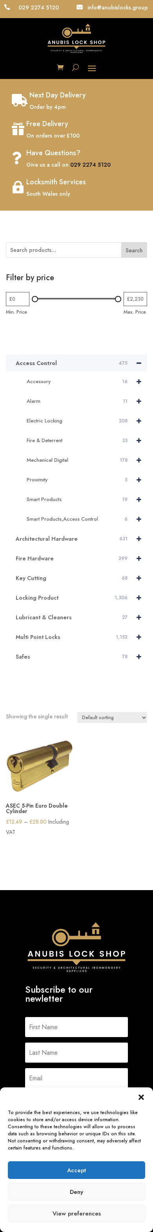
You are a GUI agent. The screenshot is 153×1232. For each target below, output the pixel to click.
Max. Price (135, 312)
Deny (76, 1192)
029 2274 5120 (90, 165)
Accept (76, 1170)
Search (134, 250)
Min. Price (16, 312)
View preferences (77, 1213)
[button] (141, 1097)
